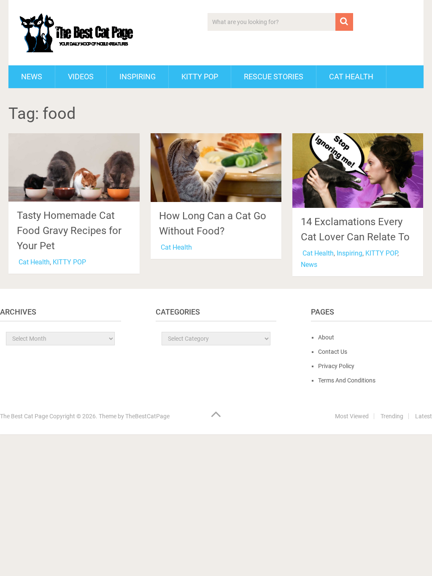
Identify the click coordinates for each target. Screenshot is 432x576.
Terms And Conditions (346, 380)
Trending (392, 416)
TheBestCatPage (147, 416)
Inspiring (137, 76)
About (326, 337)
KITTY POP (199, 76)
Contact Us (332, 351)
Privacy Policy (336, 366)
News (31, 76)
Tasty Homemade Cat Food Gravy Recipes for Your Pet (69, 231)
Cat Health (351, 76)
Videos (81, 76)
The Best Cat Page (24, 416)
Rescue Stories (273, 76)
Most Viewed (352, 416)
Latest (423, 416)
